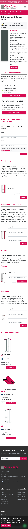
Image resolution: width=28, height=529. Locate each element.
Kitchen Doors (21, 492)
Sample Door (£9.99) (14, 112)
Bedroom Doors (21, 499)
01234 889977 (6, 472)
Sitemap (3, 506)
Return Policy (4, 499)
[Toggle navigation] (25, 7)
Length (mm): (12, 181)
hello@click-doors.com (9, 474)
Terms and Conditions (7, 494)
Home (2, 12)
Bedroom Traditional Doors (12, 12)
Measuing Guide (5, 150)
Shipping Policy (5, 501)
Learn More (16, 522)
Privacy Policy (5, 497)
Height (3, 132)
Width (2, 140)
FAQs (2, 492)
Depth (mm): (11, 189)
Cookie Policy (4, 504)
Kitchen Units (21, 494)
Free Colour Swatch (14, 95)
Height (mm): (12, 272)
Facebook (5, 515)
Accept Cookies (6, 525)
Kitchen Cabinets (22, 497)
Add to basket (22, 281)
